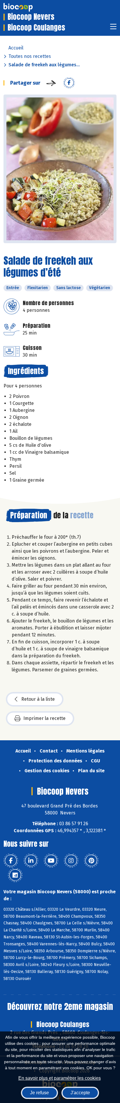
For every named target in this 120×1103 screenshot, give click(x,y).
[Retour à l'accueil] (26, 7)
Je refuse (39, 1092)
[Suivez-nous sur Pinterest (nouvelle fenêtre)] (91, 860)
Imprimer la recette (44, 718)
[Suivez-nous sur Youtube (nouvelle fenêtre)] (51, 860)
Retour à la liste (38, 699)
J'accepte (80, 1092)
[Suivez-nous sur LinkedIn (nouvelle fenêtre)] (31, 860)
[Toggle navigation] (113, 28)
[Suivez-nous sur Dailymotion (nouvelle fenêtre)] (15, 875)
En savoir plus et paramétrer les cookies (59, 1078)
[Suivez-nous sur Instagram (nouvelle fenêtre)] (71, 860)
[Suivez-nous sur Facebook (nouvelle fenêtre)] (10, 860)
